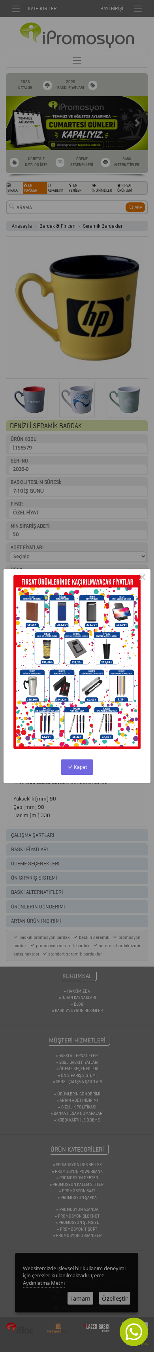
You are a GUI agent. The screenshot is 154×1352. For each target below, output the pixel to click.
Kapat (80, 767)
